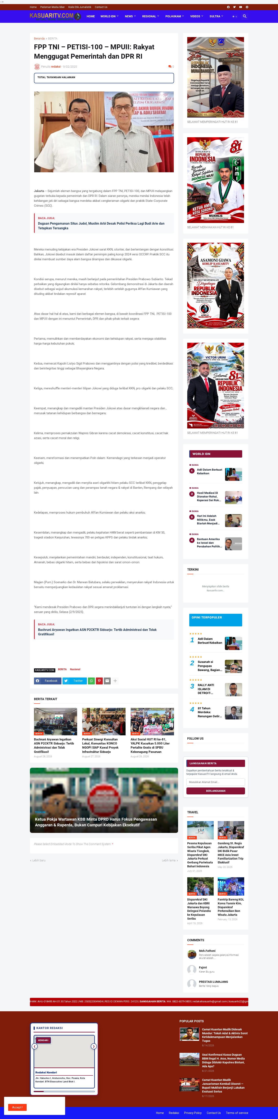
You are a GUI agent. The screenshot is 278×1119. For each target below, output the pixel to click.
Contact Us (101, 7)
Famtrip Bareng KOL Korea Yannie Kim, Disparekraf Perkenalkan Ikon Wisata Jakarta (231, 907)
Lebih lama (169, 860)
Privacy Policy (193, 1113)
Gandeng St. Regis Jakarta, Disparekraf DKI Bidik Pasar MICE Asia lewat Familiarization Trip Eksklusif (231, 853)
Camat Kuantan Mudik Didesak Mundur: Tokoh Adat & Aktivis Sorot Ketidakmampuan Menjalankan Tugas (225, 1035)
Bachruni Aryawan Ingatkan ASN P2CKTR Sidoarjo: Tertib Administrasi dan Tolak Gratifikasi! (97, 632)
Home (33, 7)
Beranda (39, 38)
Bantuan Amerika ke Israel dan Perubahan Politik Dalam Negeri (208, 542)
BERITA (52, 38)
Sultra (215, 16)
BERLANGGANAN (215, 791)
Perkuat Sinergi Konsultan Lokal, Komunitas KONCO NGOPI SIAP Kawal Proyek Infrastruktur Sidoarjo (100, 746)
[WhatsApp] (91, 681)
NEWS (129, 16)
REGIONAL (149, 16)
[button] (234, 16)
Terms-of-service (237, 1113)
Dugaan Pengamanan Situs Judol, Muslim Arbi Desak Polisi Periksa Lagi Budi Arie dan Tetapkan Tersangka (101, 226)
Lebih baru (39, 860)
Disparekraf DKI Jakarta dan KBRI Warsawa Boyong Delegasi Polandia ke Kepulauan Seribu (199, 909)
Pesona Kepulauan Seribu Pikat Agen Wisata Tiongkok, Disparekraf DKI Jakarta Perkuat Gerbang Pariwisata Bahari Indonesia (200, 855)
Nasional (75, 669)
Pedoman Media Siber (52, 7)
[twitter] (234, 7)
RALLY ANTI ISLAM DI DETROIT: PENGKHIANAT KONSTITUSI (208, 689)
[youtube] (240, 7)
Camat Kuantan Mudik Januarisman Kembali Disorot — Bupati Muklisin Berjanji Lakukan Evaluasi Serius (223, 1085)
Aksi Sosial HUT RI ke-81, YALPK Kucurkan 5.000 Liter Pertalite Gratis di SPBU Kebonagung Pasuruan (150, 746)
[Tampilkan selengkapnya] (115, 681)
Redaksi (174, 1113)
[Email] (107, 681)
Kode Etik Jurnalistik (79, 7)
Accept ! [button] (17, 1107)
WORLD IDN (108, 16)
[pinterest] (247, 7)
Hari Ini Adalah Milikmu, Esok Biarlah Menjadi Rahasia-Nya (207, 519)
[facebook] (228, 7)
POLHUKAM (173, 16)
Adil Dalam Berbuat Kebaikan (209, 471)
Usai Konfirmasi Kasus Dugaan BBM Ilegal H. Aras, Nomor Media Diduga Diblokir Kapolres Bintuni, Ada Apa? (223, 1060)
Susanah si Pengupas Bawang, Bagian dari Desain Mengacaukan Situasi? (209, 666)
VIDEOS (195, 16)
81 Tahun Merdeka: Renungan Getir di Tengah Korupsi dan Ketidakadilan (209, 712)
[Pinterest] (99, 681)
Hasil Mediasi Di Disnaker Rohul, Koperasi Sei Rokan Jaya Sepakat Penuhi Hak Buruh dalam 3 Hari (209, 496)
